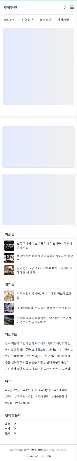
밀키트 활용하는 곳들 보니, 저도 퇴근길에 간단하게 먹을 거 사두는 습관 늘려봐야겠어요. (39, 356)
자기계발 (63, 19)
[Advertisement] (38, 66)
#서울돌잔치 (59, 396)
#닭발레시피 (23, 403)
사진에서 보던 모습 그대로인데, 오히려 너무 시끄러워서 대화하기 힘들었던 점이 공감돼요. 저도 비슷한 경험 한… (39, 368)
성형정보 (27, 19)
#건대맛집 (42, 396)
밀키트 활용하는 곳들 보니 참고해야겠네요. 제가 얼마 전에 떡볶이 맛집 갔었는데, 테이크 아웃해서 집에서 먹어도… (39, 349)
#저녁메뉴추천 (24, 396)
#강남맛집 (29, 390)
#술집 (9, 403)
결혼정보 (45, 19)
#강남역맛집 (13, 390)
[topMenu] (72, 7)
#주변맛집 (45, 390)
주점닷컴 (10, 7)
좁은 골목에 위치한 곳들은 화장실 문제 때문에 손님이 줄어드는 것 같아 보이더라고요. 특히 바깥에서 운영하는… (39, 362)
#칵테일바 (60, 390)
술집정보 (10, 19)
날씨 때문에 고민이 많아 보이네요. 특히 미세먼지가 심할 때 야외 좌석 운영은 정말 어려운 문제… (39, 343)
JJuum (46, 456)
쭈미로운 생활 (35, 450)
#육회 (9, 396)
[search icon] (64, 7)
